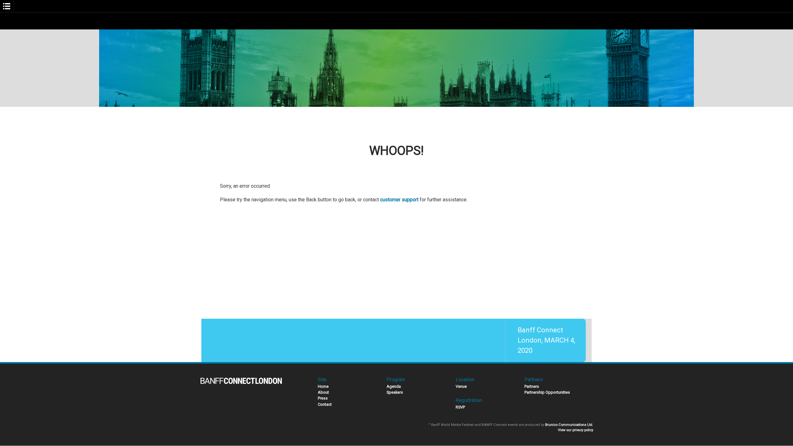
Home (323, 386)
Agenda (394, 386)
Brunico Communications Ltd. (569, 425)
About (323, 392)
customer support (399, 200)
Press (323, 398)
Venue (461, 386)
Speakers (395, 392)
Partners (531, 386)
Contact (325, 404)
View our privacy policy (575, 430)
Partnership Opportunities (547, 392)
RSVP (460, 407)
